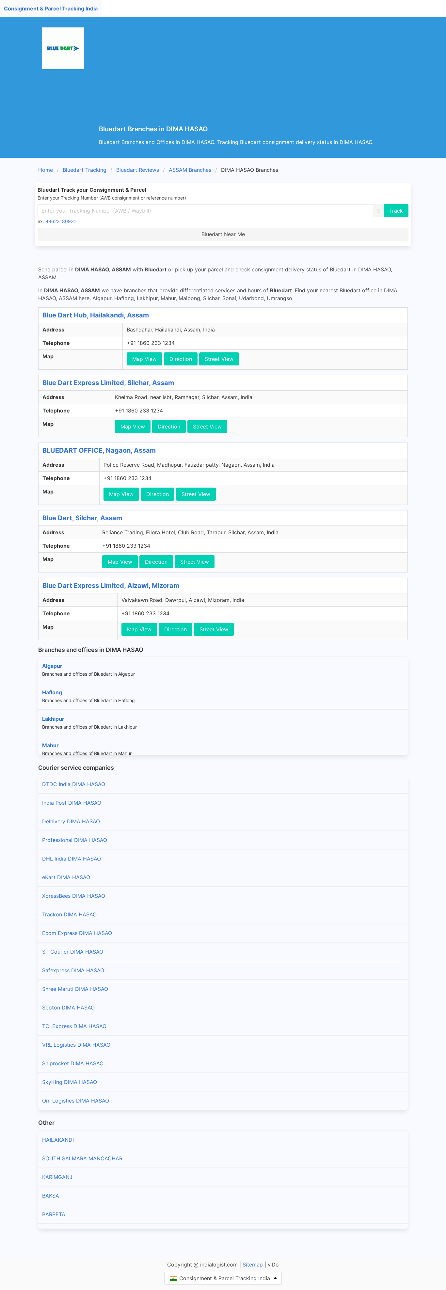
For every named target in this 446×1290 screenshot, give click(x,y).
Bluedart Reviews (137, 170)
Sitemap (253, 1264)
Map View (144, 359)
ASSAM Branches (190, 170)
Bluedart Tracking (84, 170)
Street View (219, 359)
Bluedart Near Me (223, 234)
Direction (180, 359)
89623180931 (60, 221)
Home (45, 170)
